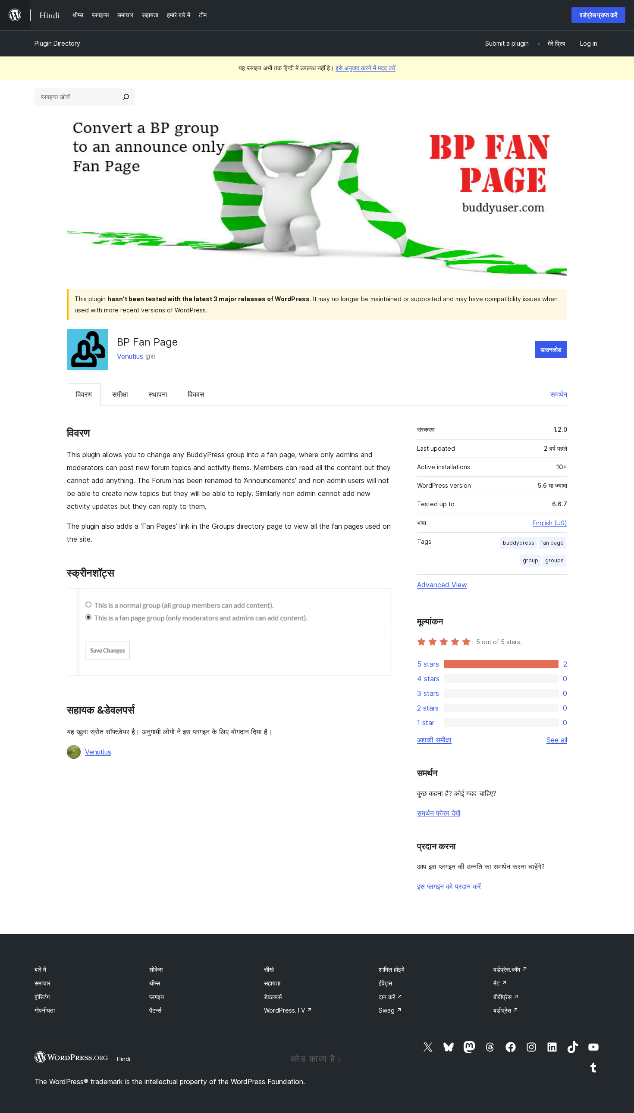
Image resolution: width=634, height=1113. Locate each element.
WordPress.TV (288, 1010)
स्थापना (157, 394)
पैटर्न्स (155, 1010)
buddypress (518, 542)
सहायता (272, 983)
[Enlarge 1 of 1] (380, 599)
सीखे (269, 969)
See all (556, 740)
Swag (390, 1010)
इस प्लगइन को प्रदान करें (449, 886)
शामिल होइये (392, 969)
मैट (500, 983)
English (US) (550, 523)
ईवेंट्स (385, 983)
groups (554, 560)
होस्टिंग (42, 997)
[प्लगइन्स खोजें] (126, 97)
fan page (552, 542)
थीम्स (154, 983)
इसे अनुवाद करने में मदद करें (365, 68)
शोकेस (156, 969)
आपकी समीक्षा (434, 740)
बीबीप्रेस (506, 997)
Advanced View (442, 584)
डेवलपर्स (273, 997)
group (530, 560)
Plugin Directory (57, 43)
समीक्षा (120, 394)
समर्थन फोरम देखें (438, 813)
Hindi (123, 1058)
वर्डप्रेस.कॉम (510, 969)
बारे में (40, 969)
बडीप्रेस (505, 1010)
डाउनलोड (551, 349)
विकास (196, 394)
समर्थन (558, 394)
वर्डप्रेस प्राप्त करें (598, 15)
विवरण (84, 394)
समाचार (42, 983)
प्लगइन (156, 997)
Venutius (130, 356)
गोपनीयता (45, 1010)
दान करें (390, 997)
